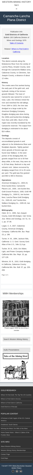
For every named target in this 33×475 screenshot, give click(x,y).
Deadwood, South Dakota (9, 424)
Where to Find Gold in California (11, 403)
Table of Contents (16, 43)
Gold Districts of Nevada (9, 407)
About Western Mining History (11, 446)
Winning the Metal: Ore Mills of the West (14, 428)
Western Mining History (16, 2)
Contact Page (5, 454)
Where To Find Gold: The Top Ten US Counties (16, 395)
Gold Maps (4, 458)
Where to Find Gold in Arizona (11, 399)
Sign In (16, 5)
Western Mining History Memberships (13, 450)
